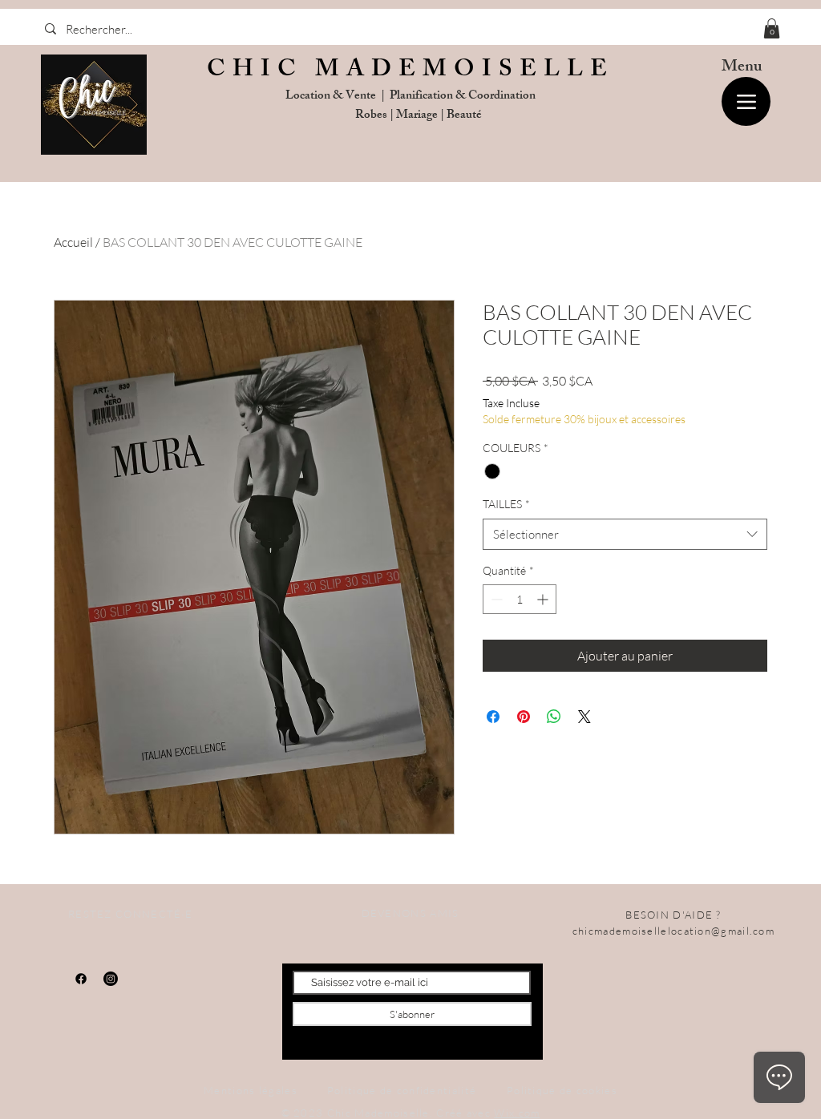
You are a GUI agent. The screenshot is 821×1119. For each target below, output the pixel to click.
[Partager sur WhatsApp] (554, 716)
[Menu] (746, 101)
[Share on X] (584, 716)
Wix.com (517, 1112)
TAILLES (506, 504)
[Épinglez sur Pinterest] (523, 716)
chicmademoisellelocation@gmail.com (673, 930)
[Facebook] (81, 979)
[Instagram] (110, 979)
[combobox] (625, 534)
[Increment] (544, 599)
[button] (771, 28)
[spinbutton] (519, 599)
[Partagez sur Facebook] (493, 716)
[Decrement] (495, 599)
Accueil (73, 242)
